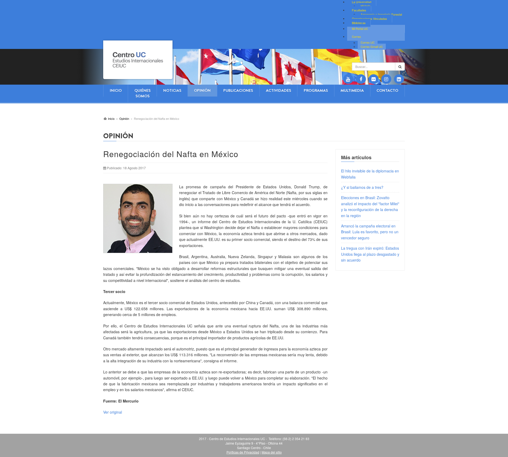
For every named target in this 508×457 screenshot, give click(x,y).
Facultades (359, 10)
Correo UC (368, 42)
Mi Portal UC (360, 28)
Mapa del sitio (272, 452)
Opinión (202, 90)
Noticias (172, 90)
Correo (356, 36)
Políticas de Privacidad (242, 452)
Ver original (112, 412)
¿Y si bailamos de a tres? (362, 187)
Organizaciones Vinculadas (369, 18)
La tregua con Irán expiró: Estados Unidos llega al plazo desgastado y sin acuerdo (370, 254)
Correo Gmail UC (372, 46)
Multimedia (352, 90)
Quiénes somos (142, 93)
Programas (316, 90)
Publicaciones (238, 90)
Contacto (387, 90)
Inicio (116, 90)
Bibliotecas (359, 23)
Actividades (278, 90)
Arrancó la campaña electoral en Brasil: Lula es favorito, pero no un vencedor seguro (369, 231)
